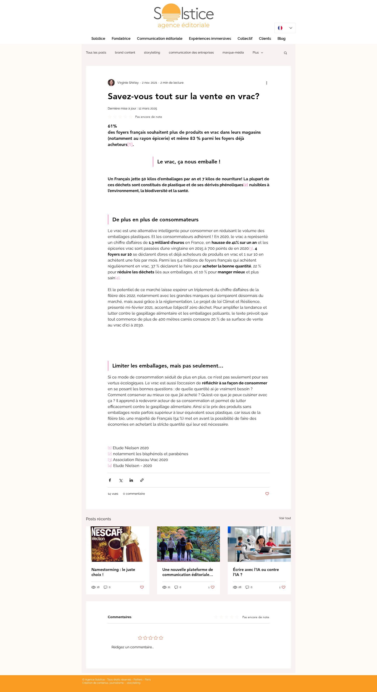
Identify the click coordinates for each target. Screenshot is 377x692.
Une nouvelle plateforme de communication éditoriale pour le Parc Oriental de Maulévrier (187, 572)
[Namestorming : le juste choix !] (117, 544)
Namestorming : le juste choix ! (113, 572)
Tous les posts (96, 52)
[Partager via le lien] (142, 480)
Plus (256, 52)
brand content (125, 52)
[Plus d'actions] (266, 82)
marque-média (233, 52)
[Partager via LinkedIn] (131, 480)
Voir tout (285, 518)
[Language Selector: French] (284, 28)
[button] (285, 52)
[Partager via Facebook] (110, 480)
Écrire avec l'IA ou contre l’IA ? (256, 572)
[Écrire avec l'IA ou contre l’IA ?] (259, 544)
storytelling (152, 52)
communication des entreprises (191, 52)
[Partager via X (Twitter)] (120, 480)
